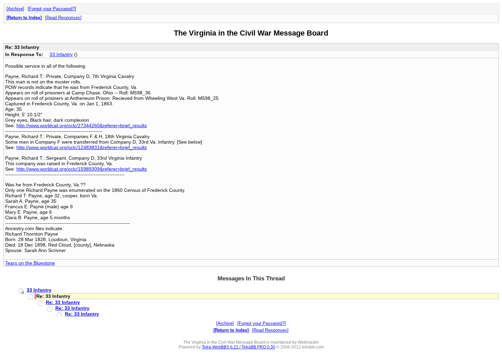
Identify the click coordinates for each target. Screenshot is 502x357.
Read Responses (63, 17)
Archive (15, 8)
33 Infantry (61, 54)
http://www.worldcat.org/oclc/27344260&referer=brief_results (81, 125)
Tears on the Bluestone (30, 263)
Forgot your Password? (52, 8)
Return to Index (24, 17)
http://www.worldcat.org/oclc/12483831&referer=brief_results (81, 147)
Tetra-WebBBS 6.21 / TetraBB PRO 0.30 (238, 347)
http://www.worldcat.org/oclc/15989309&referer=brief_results (81, 169)
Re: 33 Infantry (63, 302)
